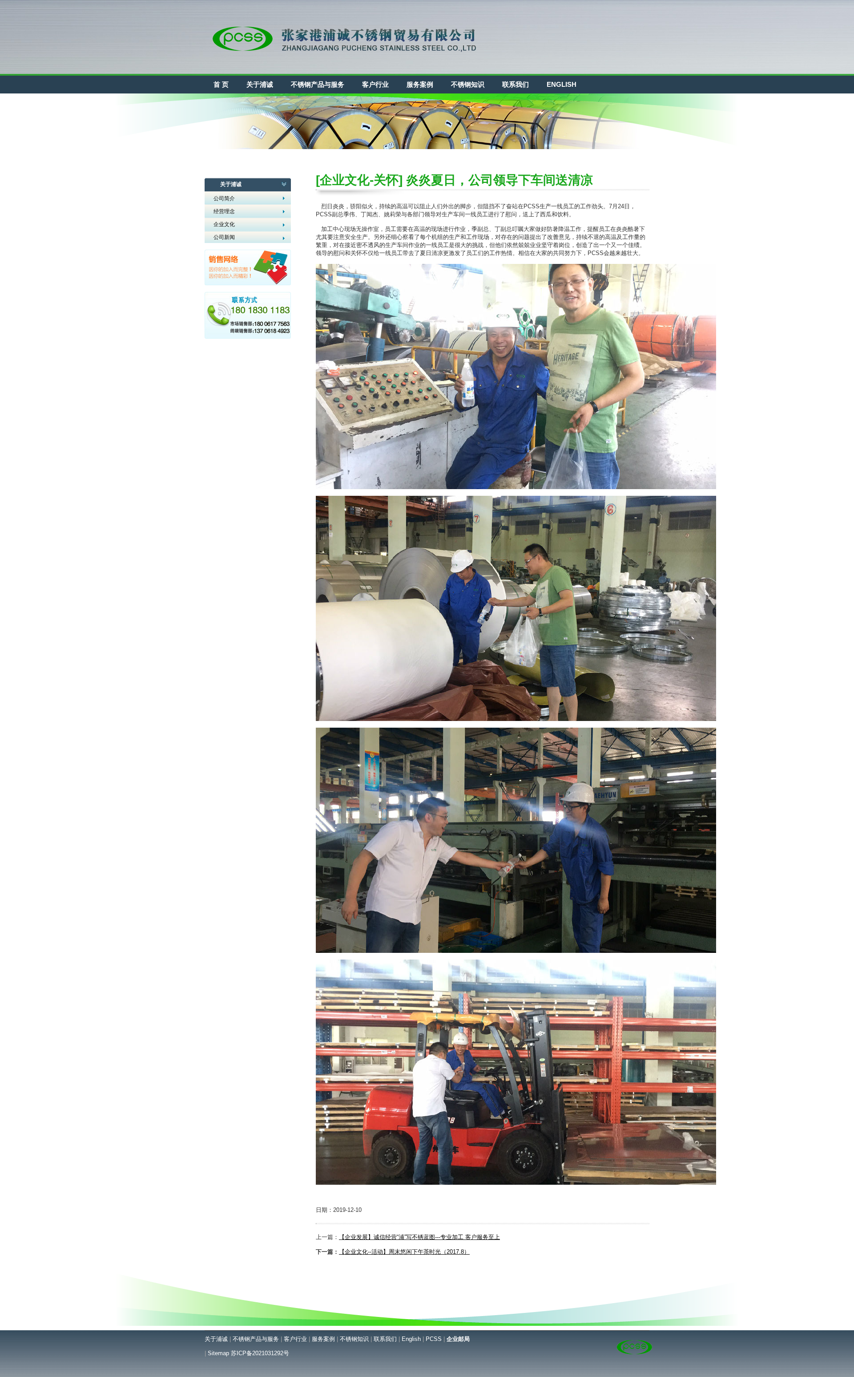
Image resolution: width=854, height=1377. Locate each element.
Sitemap (218, 1353)
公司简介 (224, 198)
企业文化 (224, 224)
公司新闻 (224, 237)
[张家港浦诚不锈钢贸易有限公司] (346, 67)
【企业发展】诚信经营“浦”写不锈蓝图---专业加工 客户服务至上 (419, 1237)
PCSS (434, 1339)
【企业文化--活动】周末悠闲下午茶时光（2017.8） (404, 1251)
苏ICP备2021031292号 (260, 1353)
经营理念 (224, 211)
